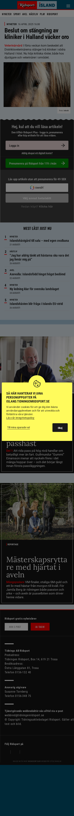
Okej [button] (60, 427)
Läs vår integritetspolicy (20, 417)
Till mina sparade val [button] (18, 427)
